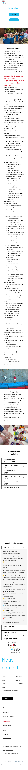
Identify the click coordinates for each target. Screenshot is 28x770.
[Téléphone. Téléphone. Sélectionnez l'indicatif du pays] (17, 683)
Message (4, 687)
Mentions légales (7, 738)
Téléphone (17, 680)
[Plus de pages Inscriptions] (24, 721)
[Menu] (25, 2)
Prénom (3, 673)
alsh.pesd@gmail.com (15, 413)
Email (3, 680)
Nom (16, 673)
